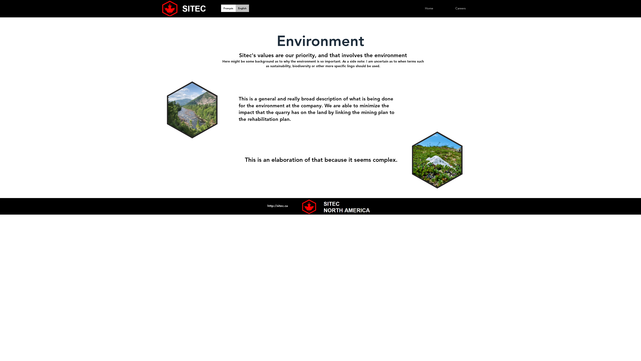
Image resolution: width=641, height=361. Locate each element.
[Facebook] (389, 203)
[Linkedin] (396, 203)
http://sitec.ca (277, 206)
